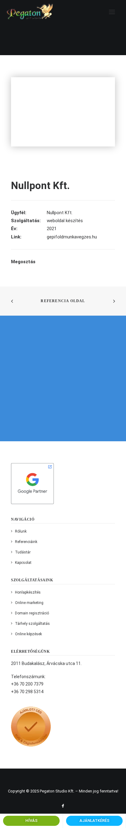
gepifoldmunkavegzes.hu (72, 237)
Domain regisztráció (32, 613)
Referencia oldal (63, 301)
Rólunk (21, 531)
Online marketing (29, 603)
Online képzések (28, 634)
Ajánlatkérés (94, 820)
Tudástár (23, 552)
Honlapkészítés (28, 592)
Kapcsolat (23, 562)
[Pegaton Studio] (30, 12)
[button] (112, 12)
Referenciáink (26, 542)
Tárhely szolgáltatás (32, 623)
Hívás (31, 820)
